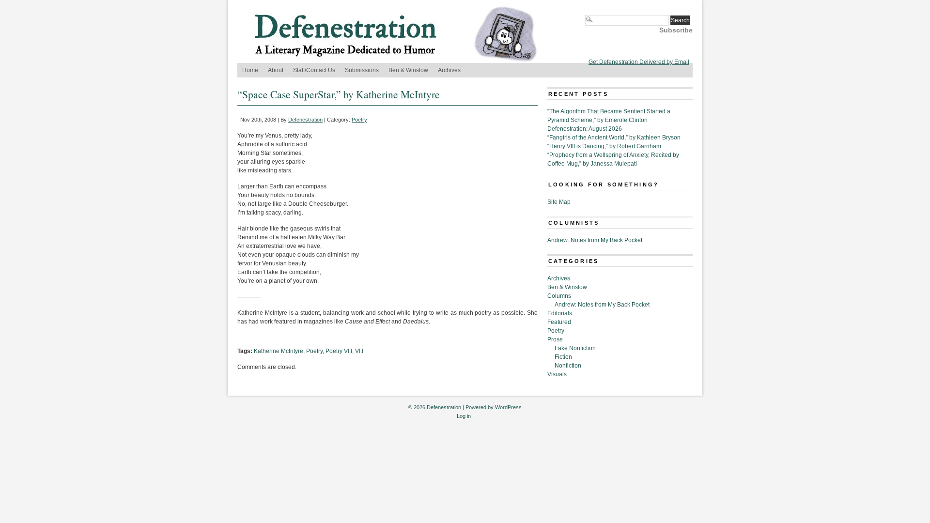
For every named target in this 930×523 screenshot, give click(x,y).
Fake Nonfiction (575, 348)
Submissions (362, 70)
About (275, 70)
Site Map (559, 202)
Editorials (559, 313)
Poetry (359, 120)
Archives (449, 70)
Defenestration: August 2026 (584, 128)
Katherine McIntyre (278, 351)
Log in (464, 416)
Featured (559, 322)
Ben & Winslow (408, 70)
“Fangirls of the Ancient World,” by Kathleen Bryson (614, 137)
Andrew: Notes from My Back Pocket (594, 240)
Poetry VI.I (339, 351)
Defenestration (305, 120)
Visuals (557, 374)
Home (250, 70)
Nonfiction (568, 365)
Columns (559, 295)
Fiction (563, 357)
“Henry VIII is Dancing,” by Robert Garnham (604, 146)
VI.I (359, 351)
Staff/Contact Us (314, 70)
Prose (555, 339)
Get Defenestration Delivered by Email (639, 62)
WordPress (508, 407)
